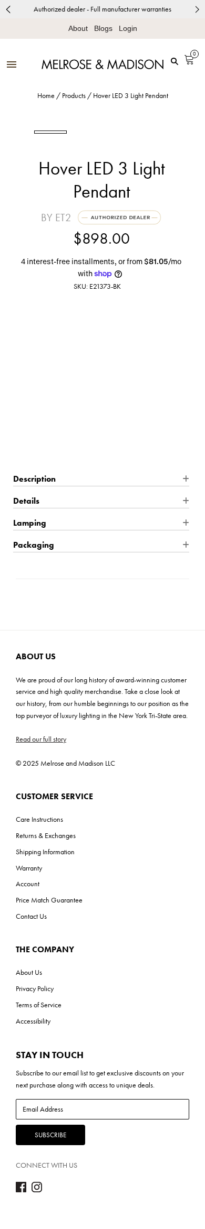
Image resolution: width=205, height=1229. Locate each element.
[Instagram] (37, 1189)
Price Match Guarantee (49, 900)
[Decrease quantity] (20, 397)
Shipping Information (45, 851)
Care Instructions (39, 819)
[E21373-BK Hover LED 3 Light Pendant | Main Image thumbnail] (50, 132)
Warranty (29, 868)
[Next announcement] (197, 9)
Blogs (103, 28)
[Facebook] (21, 1189)
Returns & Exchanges (46, 835)
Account (27, 883)
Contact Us (31, 916)
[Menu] (11, 65)
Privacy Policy (35, 988)
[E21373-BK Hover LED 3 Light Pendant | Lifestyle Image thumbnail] (154, 131)
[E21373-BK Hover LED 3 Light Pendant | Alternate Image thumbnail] (85, 131)
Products (74, 95)
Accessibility (33, 1021)
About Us (29, 972)
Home (46, 95)
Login (128, 28)
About (78, 28)
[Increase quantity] (59, 397)
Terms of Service (39, 1004)
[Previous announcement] (8, 9)
